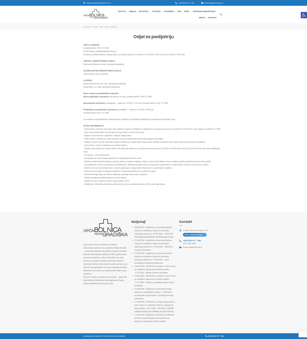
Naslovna (86, 27)
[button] (304, 15)
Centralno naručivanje (204, 11)
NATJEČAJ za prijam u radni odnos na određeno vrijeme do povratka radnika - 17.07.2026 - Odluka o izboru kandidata (155, 269)
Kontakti (212, 17)
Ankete (202, 17)
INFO (180, 11)
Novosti (122, 11)
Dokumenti (169, 11)
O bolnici (156, 11)
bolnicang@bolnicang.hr (214, 3)
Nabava (132, 11)
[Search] (221, 14)
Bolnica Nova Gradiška (116, 336)
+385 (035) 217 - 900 (186, 3)
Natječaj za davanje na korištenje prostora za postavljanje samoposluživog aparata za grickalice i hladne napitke (154, 318)
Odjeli (101, 27)
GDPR (186, 11)
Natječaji (143, 11)
